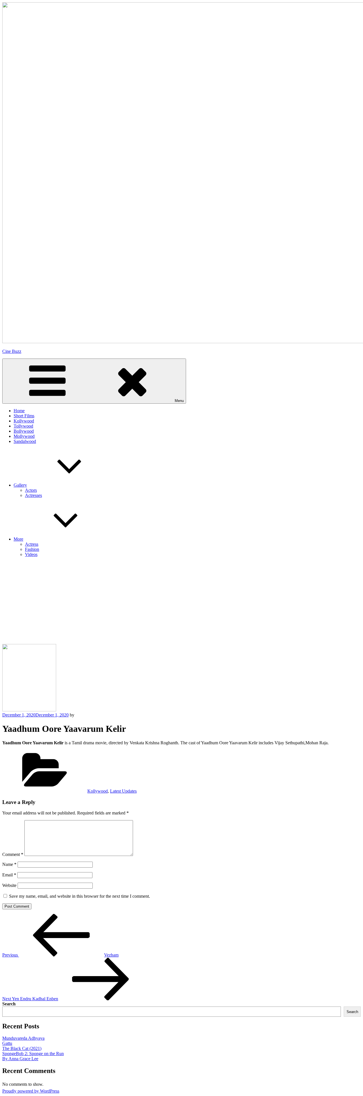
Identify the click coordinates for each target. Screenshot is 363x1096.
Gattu (7, 1043)
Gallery (20, 485)
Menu (179, 401)
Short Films (24, 415)
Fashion (32, 549)
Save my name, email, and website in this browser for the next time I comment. (79, 896)
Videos (31, 554)
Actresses (33, 495)
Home (19, 410)
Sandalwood (25, 441)
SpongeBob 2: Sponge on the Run (33, 1053)
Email (9, 874)
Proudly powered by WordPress (30, 1091)
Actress (31, 544)
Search (9, 1003)
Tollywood (23, 426)
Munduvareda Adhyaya (23, 1038)
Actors (31, 490)
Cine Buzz (11, 351)
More (18, 539)
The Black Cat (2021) (21, 1048)
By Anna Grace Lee (20, 1058)
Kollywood (24, 420)
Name (9, 864)
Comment (12, 854)
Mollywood (24, 436)
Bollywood (24, 431)
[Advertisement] (181, 601)
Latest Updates (123, 791)
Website (9, 885)
